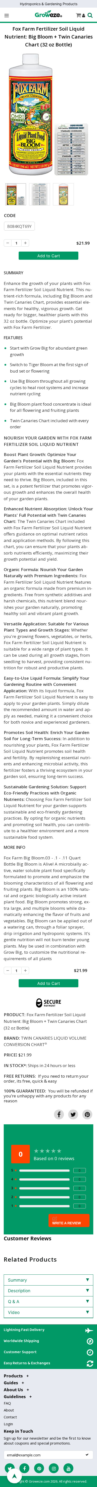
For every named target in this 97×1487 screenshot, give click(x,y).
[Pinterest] (39, 1468)
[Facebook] (24, 1468)
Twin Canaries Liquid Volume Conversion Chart (45, 1041)
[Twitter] (10, 1468)
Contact (10, 1416)
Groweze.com (39, 1481)
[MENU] (6, 15)
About (9, 1410)
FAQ (7, 1403)
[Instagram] (54, 1468)
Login (8, 1423)
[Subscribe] (87, 1454)
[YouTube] (68, 1468)
